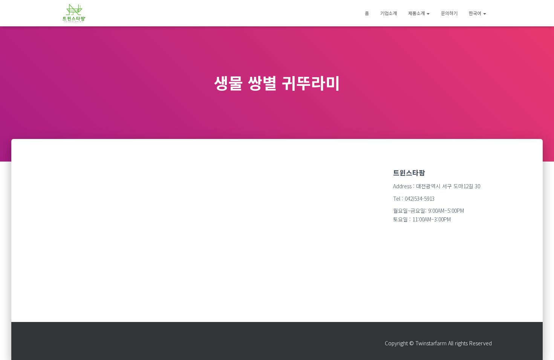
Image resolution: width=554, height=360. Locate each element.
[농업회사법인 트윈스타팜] (74, 13)
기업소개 (388, 13)
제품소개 (417, 13)
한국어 (475, 13)
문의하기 (449, 13)
